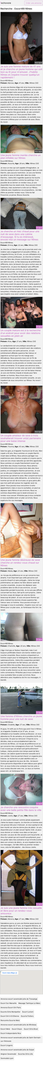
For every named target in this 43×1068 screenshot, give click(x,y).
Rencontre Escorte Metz (10, 1020)
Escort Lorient (27, 1012)
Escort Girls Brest (31, 1029)
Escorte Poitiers (27, 1016)
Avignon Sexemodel (8, 1054)
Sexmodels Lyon (7, 1058)
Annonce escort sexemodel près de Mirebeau (18, 1025)
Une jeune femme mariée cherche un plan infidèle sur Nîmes (21, 156)
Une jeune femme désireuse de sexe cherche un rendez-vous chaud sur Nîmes (20, 563)
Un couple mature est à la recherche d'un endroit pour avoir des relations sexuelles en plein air (20, 333)
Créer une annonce (34, 3)
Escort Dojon (17, 1029)
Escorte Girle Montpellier (10, 1012)
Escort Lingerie (7, 1045)
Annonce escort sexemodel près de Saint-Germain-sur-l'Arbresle (21, 1039)
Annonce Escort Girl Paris (11, 1007)
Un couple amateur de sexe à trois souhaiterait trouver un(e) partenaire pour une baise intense (21, 438)
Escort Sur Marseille (9, 1003)
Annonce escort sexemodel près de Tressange (19, 999)
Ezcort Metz (5, 1029)
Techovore (5, 3)
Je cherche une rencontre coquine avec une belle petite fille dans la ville (21, 808)
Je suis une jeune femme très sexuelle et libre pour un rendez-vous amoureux (21, 911)
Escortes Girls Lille (25, 1054)
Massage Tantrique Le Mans (29, 1003)
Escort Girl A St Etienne (10, 1016)
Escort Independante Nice (11, 1033)
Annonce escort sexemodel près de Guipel (17, 1050)
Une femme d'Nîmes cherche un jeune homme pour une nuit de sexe (21, 717)
